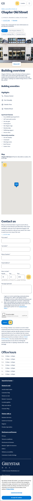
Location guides (6, 402)
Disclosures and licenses (9, 432)
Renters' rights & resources (9, 445)
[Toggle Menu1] (29, 3)
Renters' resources (7, 399)
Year (18, 273)
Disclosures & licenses (8, 442)
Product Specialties (7, 427)
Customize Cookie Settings (9, 455)
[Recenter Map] (5, 165)
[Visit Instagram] (2, 467)
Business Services (6, 417)
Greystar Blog (5, 408)
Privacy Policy (10, 489)
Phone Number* (5, 254)
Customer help (6, 392)
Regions (4, 424)
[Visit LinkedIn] (6, 467)
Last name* (4, 246)
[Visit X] (9, 467)
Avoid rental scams (7, 389)
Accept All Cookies (16, 497)
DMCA (3, 449)
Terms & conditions (7, 439)
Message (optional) (6, 283)
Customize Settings (16, 492)
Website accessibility (7, 452)
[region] (16, 488)
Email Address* (5, 263)
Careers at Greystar (7, 420)
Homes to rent (6, 385)
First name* (4, 237)
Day (10, 273)
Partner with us (6, 413)
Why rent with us (6, 405)
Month (3, 273)
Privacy (4, 436)
